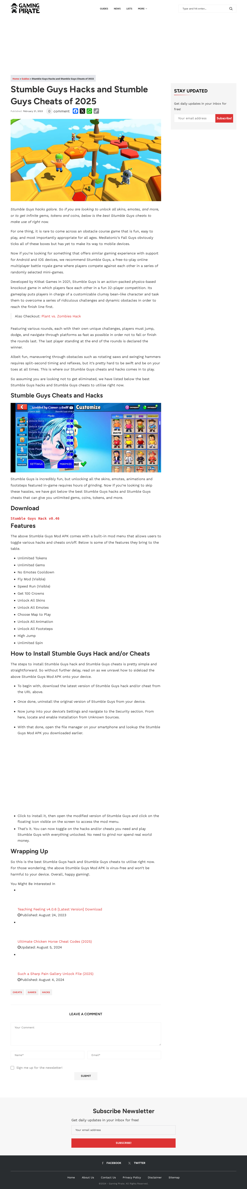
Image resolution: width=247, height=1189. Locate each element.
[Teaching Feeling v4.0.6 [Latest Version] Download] (27, 896)
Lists (129, 8)
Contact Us (108, 1177)
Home (16, 78)
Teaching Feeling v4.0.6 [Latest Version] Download (60, 909)
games (32, 992)
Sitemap (174, 1177)
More (141, 8)
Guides (104, 8)
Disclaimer (155, 1177)
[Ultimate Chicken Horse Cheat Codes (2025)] (27, 929)
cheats (17, 992)
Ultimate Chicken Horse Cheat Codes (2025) (55, 941)
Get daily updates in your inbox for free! (200, 106)
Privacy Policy (132, 1177)
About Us (88, 1177)
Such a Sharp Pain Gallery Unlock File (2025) (55, 974)
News (117, 8)
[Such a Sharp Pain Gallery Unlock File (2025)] (27, 961)
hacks (46, 992)
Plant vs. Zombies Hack (61, 316)
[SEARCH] (231, 9)
